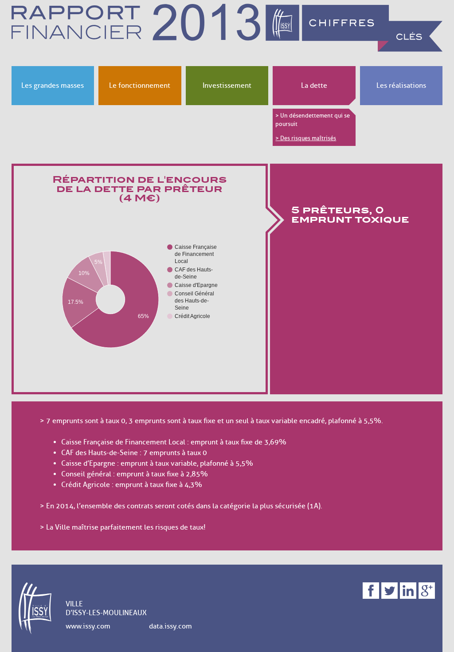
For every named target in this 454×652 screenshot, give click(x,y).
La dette (314, 85)
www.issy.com (88, 626)
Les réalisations (401, 85)
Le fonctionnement (139, 85)
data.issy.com (170, 626)
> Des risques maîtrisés (305, 138)
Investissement (227, 85)
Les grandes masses (52, 85)
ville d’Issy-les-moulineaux (106, 608)
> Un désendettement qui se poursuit (312, 120)
